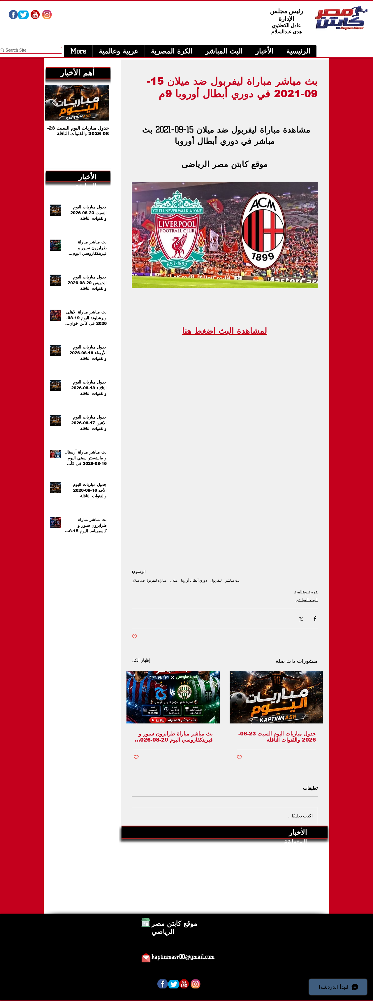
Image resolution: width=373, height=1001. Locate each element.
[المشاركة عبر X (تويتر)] (300, 618)
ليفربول (216, 580)
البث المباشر (307, 599)
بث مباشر (232, 580)
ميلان (173, 580)
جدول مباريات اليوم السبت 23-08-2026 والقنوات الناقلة (277, 737)
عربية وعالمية (306, 592)
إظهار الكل (141, 660)
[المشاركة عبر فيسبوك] (315, 618)
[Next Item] (54, 102)
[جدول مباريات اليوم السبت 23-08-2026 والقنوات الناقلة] (276, 697)
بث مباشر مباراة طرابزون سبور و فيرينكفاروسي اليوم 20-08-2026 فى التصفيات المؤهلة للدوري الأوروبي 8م (175, 737)
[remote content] (225, 427)
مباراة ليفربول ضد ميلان (149, 580)
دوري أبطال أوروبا (194, 580)
